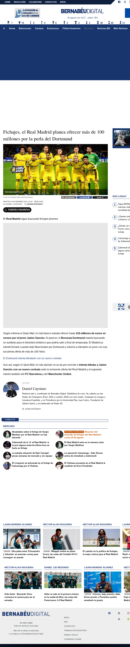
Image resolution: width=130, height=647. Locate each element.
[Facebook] (119, 2)
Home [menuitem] (12, 28)
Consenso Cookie (72, 639)
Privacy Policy (71, 635)
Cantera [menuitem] (39, 28)
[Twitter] (125, 2)
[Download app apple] (119, 619)
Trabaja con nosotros (75, 631)
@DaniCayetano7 (34, 204)
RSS (66, 622)
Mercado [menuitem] (89, 28)
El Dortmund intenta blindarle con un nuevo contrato (32, 358)
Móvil (66, 618)
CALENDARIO (35, 2)
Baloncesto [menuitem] (25, 28)
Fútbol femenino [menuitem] (72, 28)
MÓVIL (63, 2)
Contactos (69, 626)
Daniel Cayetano (14, 204)
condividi (84, 197)
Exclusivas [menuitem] (53, 28)
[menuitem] (4, 28)
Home (7, 2)
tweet (99, 197)
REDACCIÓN (20, 2)
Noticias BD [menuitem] (103, 28)
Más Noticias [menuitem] (121, 28)
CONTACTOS (51, 2)
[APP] (121, 307)
